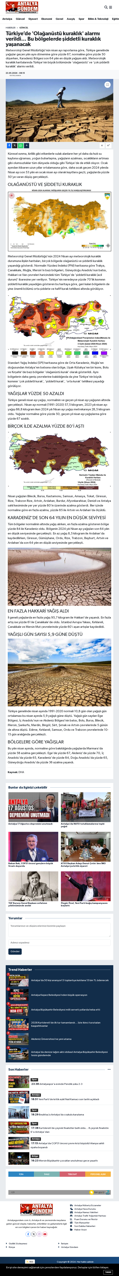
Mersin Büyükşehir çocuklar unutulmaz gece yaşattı (64, 1160)
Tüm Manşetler (82, 1223)
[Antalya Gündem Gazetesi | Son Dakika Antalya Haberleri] (22, 8)
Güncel (20, 19)
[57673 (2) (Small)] (59, 325)
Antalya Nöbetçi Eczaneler (87, 1205)
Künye (12, 1247)
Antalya (7, 19)
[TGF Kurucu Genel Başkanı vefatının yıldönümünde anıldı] (33, 886)
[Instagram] (39, 1234)
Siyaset (33, 19)
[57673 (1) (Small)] (59, 219)
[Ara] (106, 7)
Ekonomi (46, 19)
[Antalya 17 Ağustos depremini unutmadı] (33, 807)
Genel (59, 19)
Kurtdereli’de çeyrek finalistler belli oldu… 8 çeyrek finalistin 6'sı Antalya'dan (69, 1130)
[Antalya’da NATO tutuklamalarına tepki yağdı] (86, 807)
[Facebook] (28, 1234)
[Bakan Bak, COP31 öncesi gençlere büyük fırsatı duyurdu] (33, 846)
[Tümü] (109, 1069)
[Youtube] (44, 1234)
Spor (81, 19)
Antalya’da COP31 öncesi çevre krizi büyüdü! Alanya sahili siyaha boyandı (67, 1145)
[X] (33, 1234)
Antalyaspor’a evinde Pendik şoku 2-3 (56, 1084)
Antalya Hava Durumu (85, 1209)
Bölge (35, 1156)
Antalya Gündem (69, 1247)
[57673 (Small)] (59, 460)
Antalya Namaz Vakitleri (86, 1212)
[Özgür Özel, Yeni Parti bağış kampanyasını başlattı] (86, 886)
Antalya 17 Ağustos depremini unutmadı (30, 824)
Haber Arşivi (80, 1230)
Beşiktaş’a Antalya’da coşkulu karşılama (57, 1114)
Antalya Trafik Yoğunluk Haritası (90, 1216)
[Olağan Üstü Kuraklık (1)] (59, 672)
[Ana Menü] (110, 7)
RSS (31, 1262)
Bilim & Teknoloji (98, 19)
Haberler (10, 28)
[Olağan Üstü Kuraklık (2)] (59, 576)
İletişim (64, 1243)
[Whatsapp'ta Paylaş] (20, 145)
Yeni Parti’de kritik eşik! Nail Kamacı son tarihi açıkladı (65, 1099)
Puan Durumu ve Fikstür (86, 1219)
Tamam (108, 1272)
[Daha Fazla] (26, 145)
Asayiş (71, 19)
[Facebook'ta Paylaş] (9, 145)
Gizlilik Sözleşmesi (18, 1243)
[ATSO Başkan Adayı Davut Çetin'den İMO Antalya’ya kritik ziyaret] (86, 846)
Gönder (15, 951)
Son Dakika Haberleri (84, 1226)
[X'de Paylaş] (14, 145)
